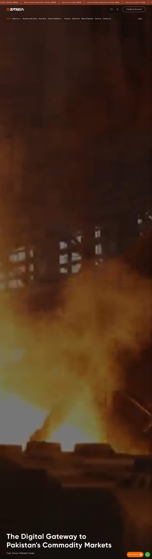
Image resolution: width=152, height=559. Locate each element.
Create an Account (134, 9)
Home (9, 18)
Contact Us (107, 18)
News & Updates (87, 18)
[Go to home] (15, 9)
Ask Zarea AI (133, 554)
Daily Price (76, 18)
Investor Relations (54, 18)
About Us (15, 18)
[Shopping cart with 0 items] (111, 9)
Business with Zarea (30, 18)
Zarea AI (98, 18)
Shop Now (42, 18)
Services (67, 18)
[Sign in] (117, 9)
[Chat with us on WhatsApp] (147, 554)
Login (140, 18)
